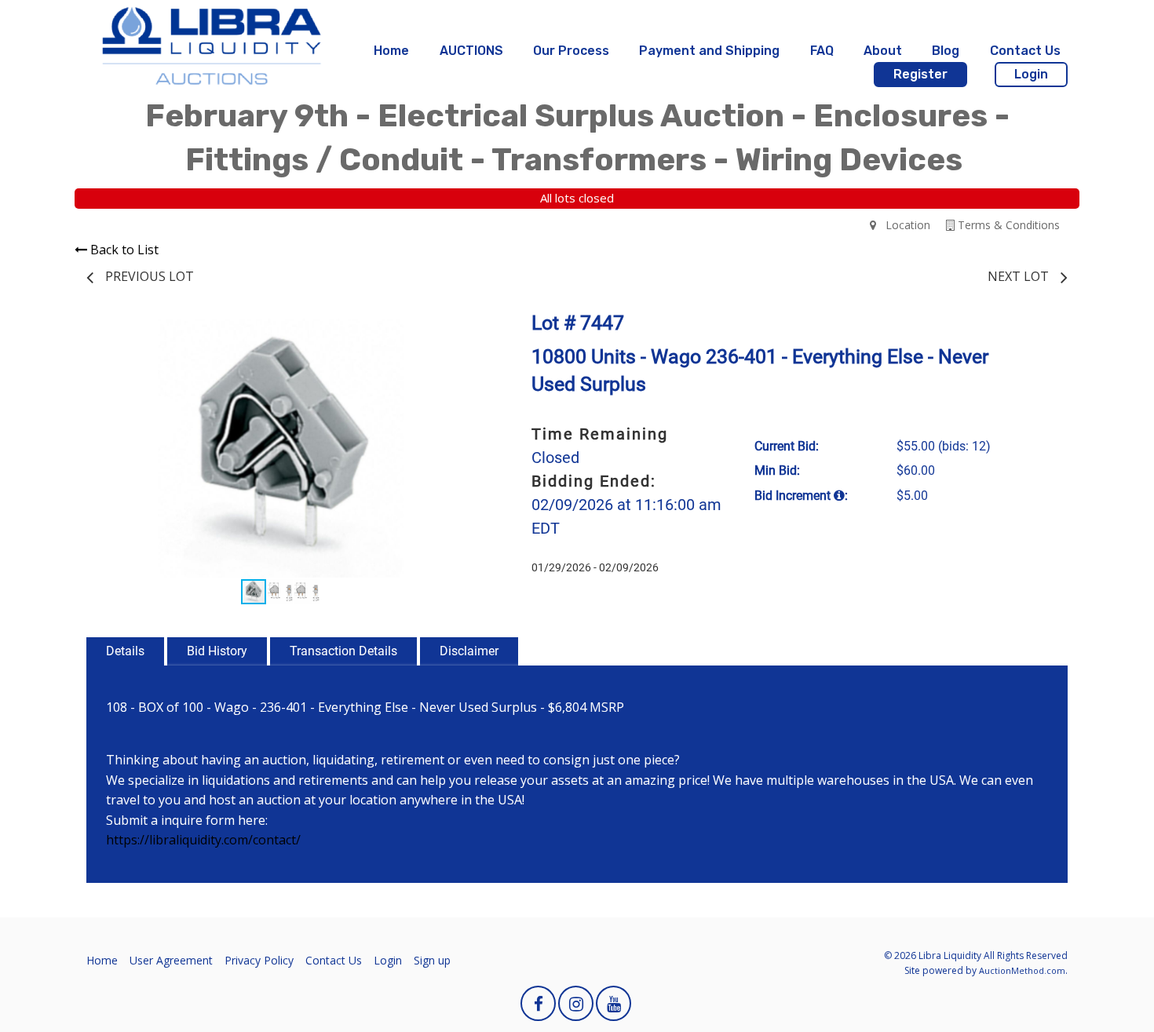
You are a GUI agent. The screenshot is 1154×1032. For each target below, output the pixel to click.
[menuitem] (391, 51)
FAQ (822, 50)
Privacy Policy (259, 960)
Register (920, 74)
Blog (945, 50)
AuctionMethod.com (1022, 970)
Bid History (217, 651)
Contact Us (1025, 50)
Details (125, 651)
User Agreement (171, 960)
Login (1031, 74)
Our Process (571, 50)
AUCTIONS (471, 50)
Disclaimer (469, 651)
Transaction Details (343, 651)
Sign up (432, 960)
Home (391, 50)
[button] (460, 332)
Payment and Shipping (709, 50)
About (883, 50)
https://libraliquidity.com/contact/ (203, 839)
